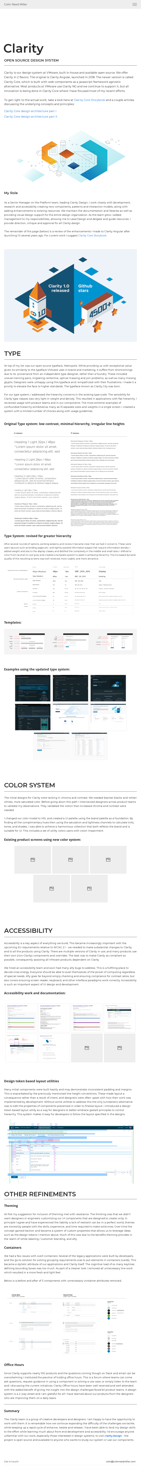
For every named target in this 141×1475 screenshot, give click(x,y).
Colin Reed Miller (15, 4)
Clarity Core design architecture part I (30, 111)
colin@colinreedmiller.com (120, 1461)
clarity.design (113, 1435)
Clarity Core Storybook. (92, 235)
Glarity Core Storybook (89, 100)
